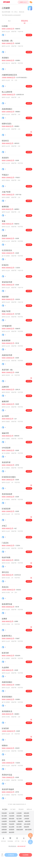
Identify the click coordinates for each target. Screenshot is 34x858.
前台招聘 (11, 827)
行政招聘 (11, 816)
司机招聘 (4, 813)
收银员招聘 (20, 829)
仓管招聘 (4, 818)
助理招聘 (11, 829)
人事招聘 (26, 818)
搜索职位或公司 (24, 2)
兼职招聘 (27, 821)
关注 (2, 855)
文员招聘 (19, 813)
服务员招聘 (28, 829)
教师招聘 (19, 824)
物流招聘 (26, 816)
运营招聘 (4, 832)
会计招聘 (11, 813)
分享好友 (11, 855)
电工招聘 (19, 818)
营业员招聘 (12, 821)
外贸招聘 (4, 827)
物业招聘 (11, 832)
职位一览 (24, 841)
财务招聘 (11, 818)
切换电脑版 (10, 841)
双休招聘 (4, 824)
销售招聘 (26, 813)
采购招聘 (26, 827)
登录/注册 (3, 841)
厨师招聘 (4, 829)
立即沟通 (29, 35)
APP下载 (17, 841)
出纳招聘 (4, 821)
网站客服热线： (17, 846)
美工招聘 (19, 827)
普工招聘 (4, 816)
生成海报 (25, 855)
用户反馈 (30, 841)
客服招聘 (20, 821)
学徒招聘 (11, 824)
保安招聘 (19, 816)
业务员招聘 (27, 824)
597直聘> (10, 804)
